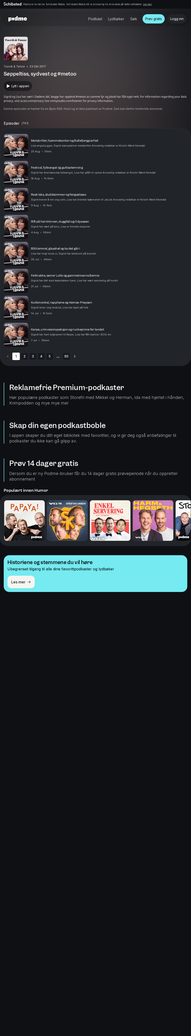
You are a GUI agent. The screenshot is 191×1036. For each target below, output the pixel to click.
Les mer (147, 4)
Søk (133, 19)
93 (66, 356)
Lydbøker (116, 19)
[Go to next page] (74, 356)
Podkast (95, 19)
